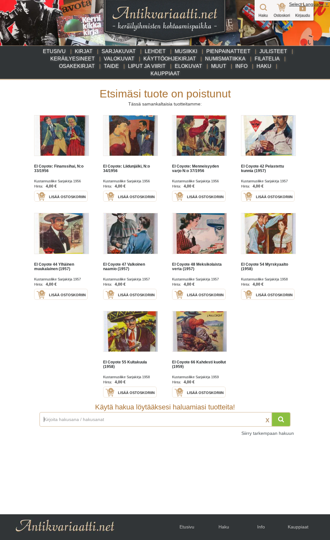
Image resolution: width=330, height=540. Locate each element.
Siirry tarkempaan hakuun (267, 433)
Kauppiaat (165, 73)
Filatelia (267, 58)
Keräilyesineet (72, 58)
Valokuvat (119, 58)
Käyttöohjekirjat (169, 58)
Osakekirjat (77, 66)
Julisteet (273, 51)
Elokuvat (188, 66)
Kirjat (83, 51)
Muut (218, 66)
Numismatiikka (225, 58)
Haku (264, 66)
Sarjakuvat (119, 51)
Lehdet (155, 51)
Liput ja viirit (147, 66)
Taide (111, 66)
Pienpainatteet (228, 51)
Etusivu (54, 51)
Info (241, 66)
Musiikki (186, 51)
